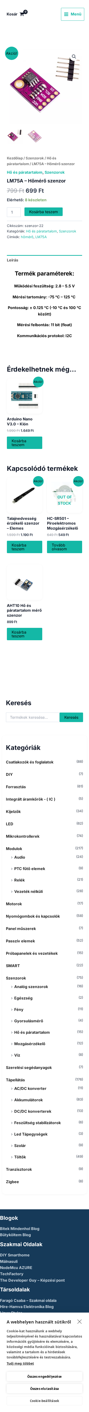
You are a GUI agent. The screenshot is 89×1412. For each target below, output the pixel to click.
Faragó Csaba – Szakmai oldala (28, 1300)
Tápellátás (15, 1079)
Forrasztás (16, 786)
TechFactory (11, 1273)
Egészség (23, 998)
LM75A (41, 237)
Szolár (20, 1145)
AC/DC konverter (30, 1088)
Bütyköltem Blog (15, 1234)
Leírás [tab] (12, 260)
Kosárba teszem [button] (19, 442)
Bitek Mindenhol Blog (19, 1228)
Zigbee (12, 1181)
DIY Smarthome (15, 1255)
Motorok (14, 903)
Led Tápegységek (30, 1134)
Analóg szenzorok (31, 986)
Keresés (71, 717)
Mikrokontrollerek (22, 836)
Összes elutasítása (44, 1389)
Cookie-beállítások (44, 1401)
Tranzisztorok (19, 1169)
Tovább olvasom (59, 547)
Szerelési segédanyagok (29, 1067)
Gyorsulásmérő (28, 1020)
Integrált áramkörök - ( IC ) (30, 799)
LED (9, 824)
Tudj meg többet (20, 1363)
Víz (17, 1055)
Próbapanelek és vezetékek (32, 953)
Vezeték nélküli (28, 891)
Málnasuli (9, 1261)
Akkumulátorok (28, 1099)
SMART (13, 965)
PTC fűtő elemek (29, 868)
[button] (74, 56)
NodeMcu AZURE (16, 1267)
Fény (18, 1009)
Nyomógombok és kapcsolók (33, 916)
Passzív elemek (20, 941)
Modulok (14, 848)
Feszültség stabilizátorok (37, 1122)
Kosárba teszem (43, 211)
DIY (9, 774)
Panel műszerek (21, 928)
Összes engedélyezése (44, 1376)
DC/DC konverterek (32, 1111)
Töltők (20, 1157)
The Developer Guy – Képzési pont (32, 1280)
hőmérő (27, 237)
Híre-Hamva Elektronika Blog (27, 1306)
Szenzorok (16, 978)
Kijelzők (13, 811)
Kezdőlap (15, 158)
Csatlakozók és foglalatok (29, 762)
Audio (19, 857)
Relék (19, 880)
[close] (79, 1321)
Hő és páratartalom (32, 1032)
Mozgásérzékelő (29, 1043)
